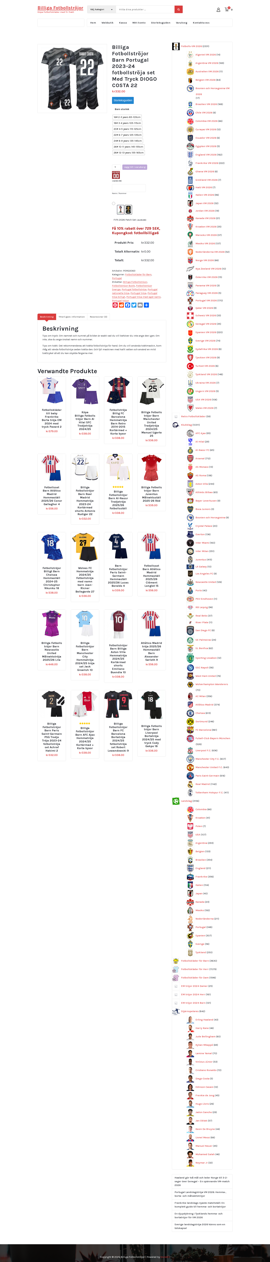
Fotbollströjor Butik (123, 285)
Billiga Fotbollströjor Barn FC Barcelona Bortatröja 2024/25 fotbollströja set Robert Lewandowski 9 (118, 737)
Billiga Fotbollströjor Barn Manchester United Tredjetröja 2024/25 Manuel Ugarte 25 (151, 424)
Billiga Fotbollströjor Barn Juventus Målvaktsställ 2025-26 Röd (151, 494)
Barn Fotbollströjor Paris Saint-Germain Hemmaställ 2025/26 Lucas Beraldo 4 (118, 576)
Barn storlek (122, 109)
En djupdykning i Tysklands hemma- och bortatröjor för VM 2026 (198, 1215)
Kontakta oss (201, 22)
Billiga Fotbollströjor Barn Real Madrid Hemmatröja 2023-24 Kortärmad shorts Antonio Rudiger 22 (85, 501)
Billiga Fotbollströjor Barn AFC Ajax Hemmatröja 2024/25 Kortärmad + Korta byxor (85, 738)
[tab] (46, 316)
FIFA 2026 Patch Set (130, 219)
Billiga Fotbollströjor (135, 281)
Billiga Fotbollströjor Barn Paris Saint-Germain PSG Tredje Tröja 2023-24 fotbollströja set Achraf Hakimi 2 (52, 737)
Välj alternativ (53, 408)
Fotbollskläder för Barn (138, 274)
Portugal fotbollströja (134, 289)
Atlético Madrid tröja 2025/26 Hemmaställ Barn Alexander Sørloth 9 (151, 651)
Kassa (123, 22)
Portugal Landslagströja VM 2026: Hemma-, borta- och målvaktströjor (200, 1194)
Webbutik (107, 22)
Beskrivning (47, 317)
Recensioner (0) (98, 317)
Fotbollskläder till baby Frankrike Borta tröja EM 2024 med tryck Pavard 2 (52, 418)
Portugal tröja (138, 293)
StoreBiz (165, 1256)
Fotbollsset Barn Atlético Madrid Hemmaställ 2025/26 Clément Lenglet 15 (151, 576)
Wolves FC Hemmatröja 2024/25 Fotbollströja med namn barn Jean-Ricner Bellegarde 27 (84, 579)
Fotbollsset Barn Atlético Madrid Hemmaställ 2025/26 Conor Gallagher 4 (51, 496)
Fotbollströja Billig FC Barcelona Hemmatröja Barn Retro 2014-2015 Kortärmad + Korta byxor (118, 421)
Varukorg (181, 22)
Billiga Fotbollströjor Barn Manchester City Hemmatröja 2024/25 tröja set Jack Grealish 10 (85, 656)
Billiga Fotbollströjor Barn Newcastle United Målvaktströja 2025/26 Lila (51, 651)
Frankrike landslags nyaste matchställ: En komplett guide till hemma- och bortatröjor (200, 1204)
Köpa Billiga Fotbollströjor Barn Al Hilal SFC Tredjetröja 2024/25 (85, 421)
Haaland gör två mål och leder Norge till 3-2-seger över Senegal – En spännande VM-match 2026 (202, 1181)
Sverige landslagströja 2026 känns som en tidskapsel (200, 1226)
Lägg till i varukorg (135, 167)
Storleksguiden (160, 22)
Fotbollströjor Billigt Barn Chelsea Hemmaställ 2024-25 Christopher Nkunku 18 (51, 578)
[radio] (127, 117)
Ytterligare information (72, 317)
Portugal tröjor (120, 300)
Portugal (117, 278)
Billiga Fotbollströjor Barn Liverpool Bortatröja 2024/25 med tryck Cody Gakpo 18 (151, 736)
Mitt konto (138, 22)
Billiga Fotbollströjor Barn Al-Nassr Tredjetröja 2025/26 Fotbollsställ (118, 500)
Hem (93, 22)
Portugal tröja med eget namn (143, 296)
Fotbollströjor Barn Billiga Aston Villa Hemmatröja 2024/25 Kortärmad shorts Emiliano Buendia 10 (118, 659)
